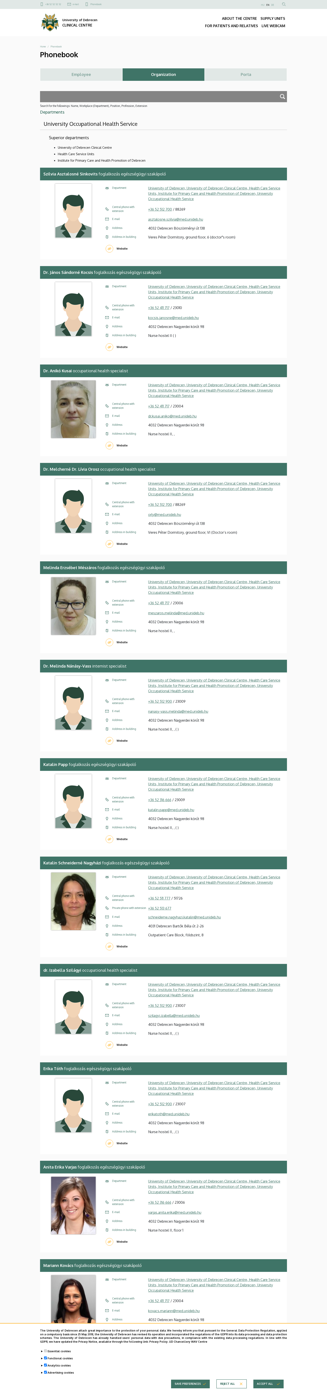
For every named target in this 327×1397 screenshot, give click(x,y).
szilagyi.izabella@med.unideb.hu (174, 1015)
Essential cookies (59, 1351)
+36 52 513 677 (159, 908)
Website (122, 248)
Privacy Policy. (158, 1341)
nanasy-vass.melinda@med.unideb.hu (178, 711)
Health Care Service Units (76, 154)
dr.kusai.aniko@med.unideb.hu (172, 416)
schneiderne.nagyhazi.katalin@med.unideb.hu (184, 917)
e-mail (76, 4)
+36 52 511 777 (159, 898)
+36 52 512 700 (160, 209)
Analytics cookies (59, 1365)
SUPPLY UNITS (272, 18)
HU (262, 5)
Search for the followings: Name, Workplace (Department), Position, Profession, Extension (93, 106)
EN (267, 5)
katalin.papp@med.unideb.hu (171, 810)
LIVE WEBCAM (273, 26)
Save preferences (188, 1383)
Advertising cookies (61, 1372)
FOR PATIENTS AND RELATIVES (231, 26)
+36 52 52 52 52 (53, 4)
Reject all (227, 1383)
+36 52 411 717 (159, 307)
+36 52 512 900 (160, 701)
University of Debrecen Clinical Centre (85, 147)
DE (272, 5)
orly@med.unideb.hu (164, 514)
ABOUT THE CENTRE (239, 18)
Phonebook (95, 4)
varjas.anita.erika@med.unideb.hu (174, 1212)
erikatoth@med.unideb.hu (169, 1114)
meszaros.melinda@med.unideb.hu (176, 613)
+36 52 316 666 (159, 800)
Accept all (265, 1383)
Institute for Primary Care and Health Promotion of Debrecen (101, 160)
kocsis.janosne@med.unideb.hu (173, 318)
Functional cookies (60, 1358)
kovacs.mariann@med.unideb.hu (174, 1311)
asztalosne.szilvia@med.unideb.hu (175, 219)
